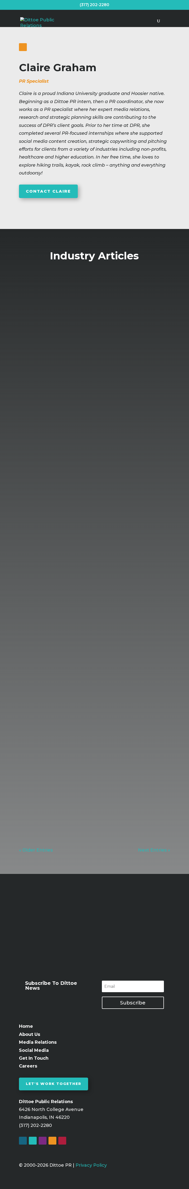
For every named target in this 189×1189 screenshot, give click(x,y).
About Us (29, 1034)
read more (34, 449)
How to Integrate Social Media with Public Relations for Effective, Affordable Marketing (92, 576)
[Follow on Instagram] (43, 1141)
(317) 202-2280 (94, 4)
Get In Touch (33, 1058)
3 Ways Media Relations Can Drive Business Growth (91, 769)
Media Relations (122, 400)
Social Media (34, 1050)
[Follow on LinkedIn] (23, 47)
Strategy (50, 596)
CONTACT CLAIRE (48, 191)
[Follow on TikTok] (62, 1141)
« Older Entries (36, 850)
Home (26, 1026)
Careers (28, 1066)
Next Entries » (154, 850)
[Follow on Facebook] (23, 1141)
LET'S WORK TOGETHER (53, 1084)
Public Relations (63, 408)
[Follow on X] (33, 1141)
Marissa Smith (46, 588)
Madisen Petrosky (50, 778)
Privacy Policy (91, 1165)
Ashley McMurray (49, 400)
